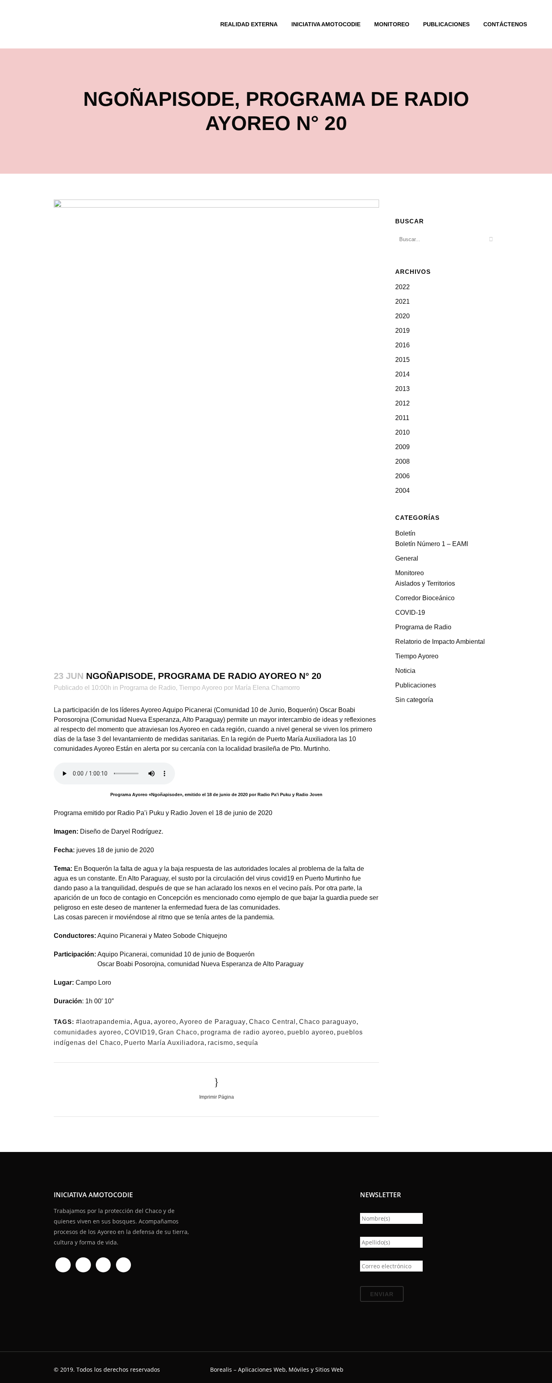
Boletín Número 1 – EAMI (431, 543)
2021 (402, 301)
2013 (402, 388)
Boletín (405, 533)
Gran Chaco (177, 1032)
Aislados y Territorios (425, 583)
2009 (402, 446)
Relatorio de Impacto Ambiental (440, 641)
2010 (402, 432)
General (406, 558)
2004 (402, 490)
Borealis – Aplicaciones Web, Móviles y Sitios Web (276, 1369)
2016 (402, 345)
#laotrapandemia (103, 1021)
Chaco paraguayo (327, 1021)
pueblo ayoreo (310, 1032)
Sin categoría (414, 699)
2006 (402, 476)
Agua (142, 1021)
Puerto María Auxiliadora (164, 1042)
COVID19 (139, 1032)
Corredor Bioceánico (425, 598)
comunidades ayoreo (87, 1032)
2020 (402, 316)
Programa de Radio (148, 687)
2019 (402, 330)
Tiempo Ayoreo (200, 687)
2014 (402, 374)
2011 (402, 417)
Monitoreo (409, 573)
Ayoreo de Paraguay (212, 1021)
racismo (220, 1042)
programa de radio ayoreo (242, 1032)
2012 (402, 403)
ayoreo (165, 1021)
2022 (402, 287)
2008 (402, 461)
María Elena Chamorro (267, 687)
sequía (247, 1042)
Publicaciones (415, 685)
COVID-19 (410, 612)
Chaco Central (272, 1021)
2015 (402, 359)
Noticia (405, 670)
